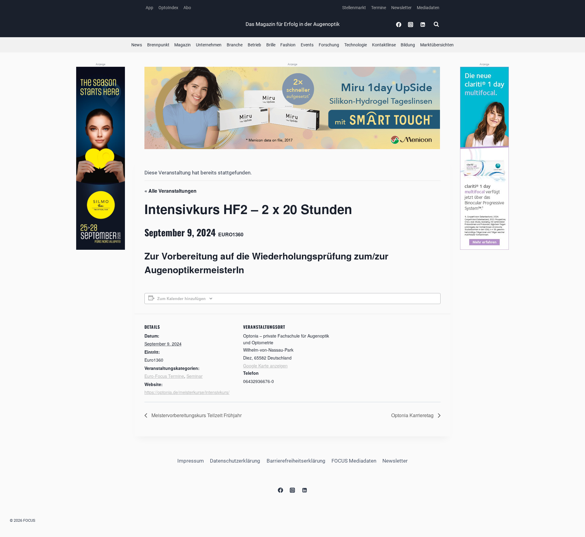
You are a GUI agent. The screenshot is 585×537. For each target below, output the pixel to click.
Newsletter (401, 7)
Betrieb (254, 44)
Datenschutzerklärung (235, 461)
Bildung (408, 44)
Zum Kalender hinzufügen (181, 298)
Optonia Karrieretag (413, 415)
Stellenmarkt (354, 7)
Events (307, 44)
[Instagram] (411, 24)
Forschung (329, 44)
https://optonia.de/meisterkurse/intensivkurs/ (186, 392)
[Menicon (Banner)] (292, 108)
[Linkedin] (422, 24)
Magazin (182, 44)
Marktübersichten (437, 44)
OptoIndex (168, 7)
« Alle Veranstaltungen (170, 190)
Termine (378, 7)
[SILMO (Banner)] (100, 158)
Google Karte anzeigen (265, 366)
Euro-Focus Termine (164, 376)
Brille (270, 44)
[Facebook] (399, 24)
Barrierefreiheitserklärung (296, 461)
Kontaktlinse (384, 44)
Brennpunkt (158, 44)
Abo (187, 7)
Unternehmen (209, 44)
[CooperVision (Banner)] (484, 158)
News (136, 44)
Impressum (190, 461)
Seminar (194, 376)
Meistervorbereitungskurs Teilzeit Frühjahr (196, 415)
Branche (235, 44)
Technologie (355, 44)
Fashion (288, 44)
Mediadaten (428, 7)
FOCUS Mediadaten (354, 461)
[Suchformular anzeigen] (436, 24)
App (149, 7)
